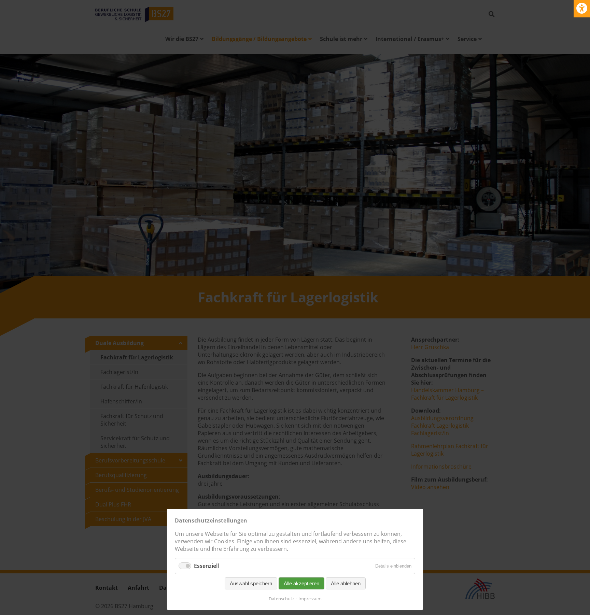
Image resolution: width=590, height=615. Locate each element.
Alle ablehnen (346, 583)
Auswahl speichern (251, 583)
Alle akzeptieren (301, 583)
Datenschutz (281, 599)
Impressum (310, 599)
